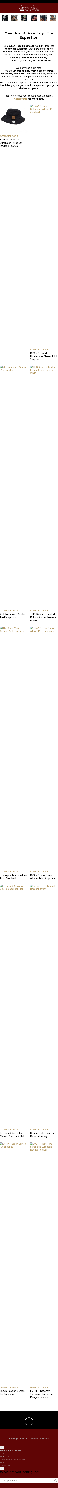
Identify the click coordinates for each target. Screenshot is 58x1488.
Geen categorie (9, 136)
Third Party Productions (10, 1450)
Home (2, 1453)
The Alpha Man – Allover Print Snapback (14, 877)
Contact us (20, 99)
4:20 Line (4, 1456)
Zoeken (55, 1480)
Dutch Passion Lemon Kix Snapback (12, 1392)
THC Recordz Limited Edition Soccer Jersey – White (43, 617)
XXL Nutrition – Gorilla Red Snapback (12, 616)
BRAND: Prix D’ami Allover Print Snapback (42, 877)
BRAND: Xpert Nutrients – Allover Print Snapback (43, 356)
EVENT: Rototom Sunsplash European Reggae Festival (11, 142)
